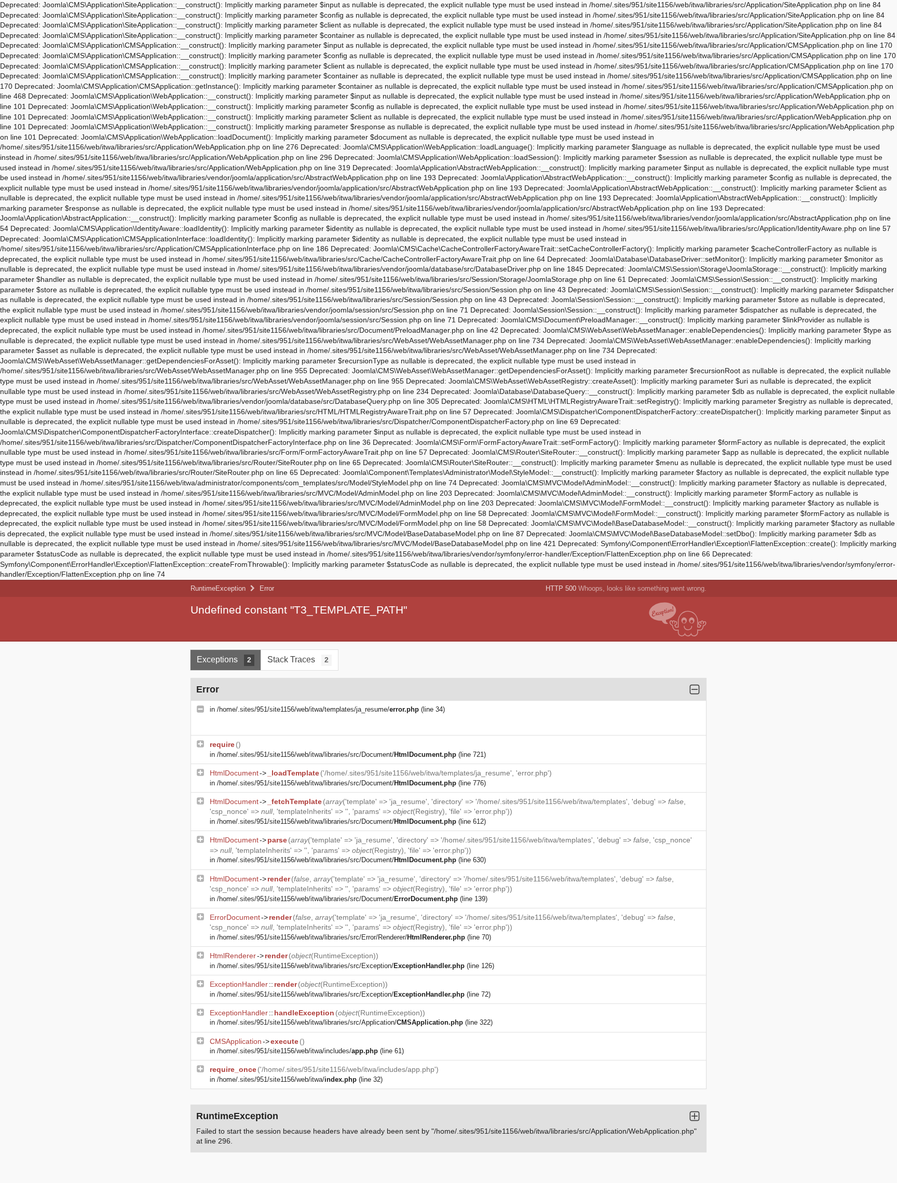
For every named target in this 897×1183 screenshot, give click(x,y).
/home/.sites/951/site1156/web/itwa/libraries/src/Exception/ (341, 966)
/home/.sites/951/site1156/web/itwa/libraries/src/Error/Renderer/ (341, 937)
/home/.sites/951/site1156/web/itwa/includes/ (297, 1051)
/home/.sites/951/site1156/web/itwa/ (287, 1079)
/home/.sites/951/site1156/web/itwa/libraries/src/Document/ (336, 754)
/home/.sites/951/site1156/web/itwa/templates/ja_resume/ (318, 709)
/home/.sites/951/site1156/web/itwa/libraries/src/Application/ (340, 1022)
